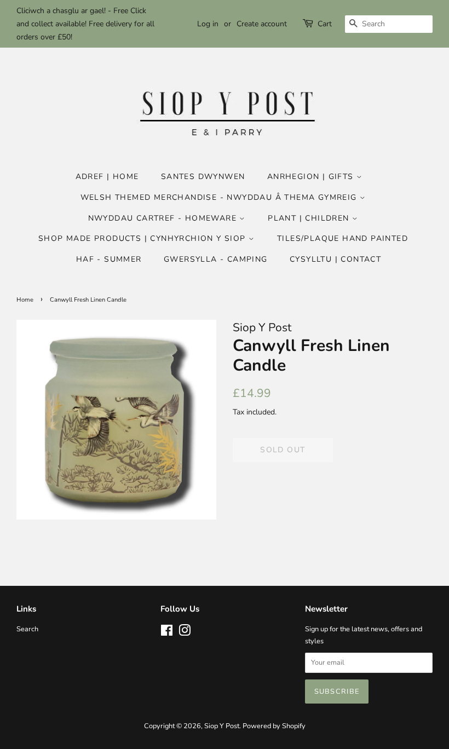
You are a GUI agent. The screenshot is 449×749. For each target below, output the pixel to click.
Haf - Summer (109, 259)
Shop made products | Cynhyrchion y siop (143, 238)
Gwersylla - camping (216, 259)
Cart (325, 24)
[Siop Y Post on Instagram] (185, 633)
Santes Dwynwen (203, 176)
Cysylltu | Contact (335, 259)
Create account (262, 24)
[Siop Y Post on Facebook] (166, 633)
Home (24, 300)
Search (27, 629)
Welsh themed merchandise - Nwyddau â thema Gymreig (220, 197)
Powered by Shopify (274, 726)
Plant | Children (310, 218)
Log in (207, 24)
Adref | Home (107, 176)
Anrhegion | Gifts (311, 176)
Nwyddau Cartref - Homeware (164, 218)
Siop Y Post (221, 726)
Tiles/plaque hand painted (342, 238)
